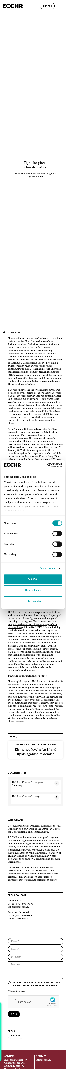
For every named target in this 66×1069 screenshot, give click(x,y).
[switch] (57, 533)
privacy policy (36, 983)
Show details (48, 568)
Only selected (33, 590)
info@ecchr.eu (43, 1060)
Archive (15, 1036)
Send (14, 1014)
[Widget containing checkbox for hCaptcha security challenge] (33, 1001)
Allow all (33, 578)
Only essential (33, 601)
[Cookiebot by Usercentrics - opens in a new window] (47, 465)
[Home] (13, 6)
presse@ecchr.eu (20, 907)
